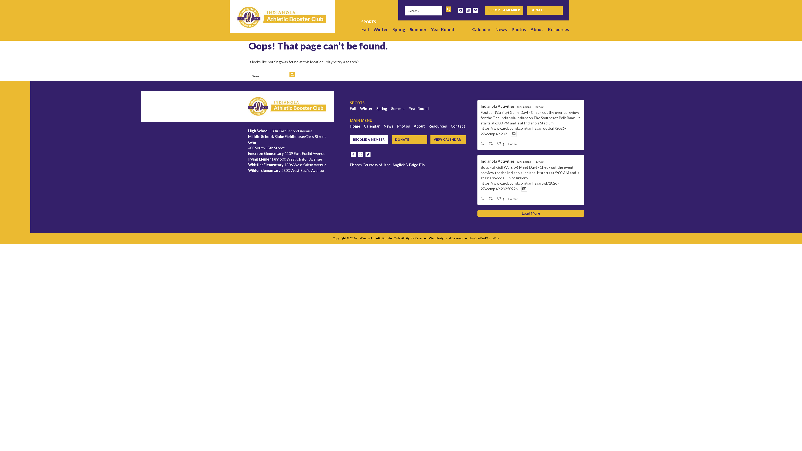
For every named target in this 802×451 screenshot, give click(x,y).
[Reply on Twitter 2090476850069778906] (483, 144)
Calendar (481, 29)
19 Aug (539, 161)
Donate (537, 10)
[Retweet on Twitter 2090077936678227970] (491, 199)
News (501, 29)
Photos (518, 29)
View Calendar (447, 139)
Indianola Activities (498, 106)
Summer (418, 29)
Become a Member (504, 10)
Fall (365, 29)
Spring (398, 29)
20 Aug (539, 106)
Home (355, 126)
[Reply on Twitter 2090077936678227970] (483, 199)
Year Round (442, 29)
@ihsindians (524, 106)
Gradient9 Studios (486, 238)
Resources (558, 29)
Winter (380, 29)
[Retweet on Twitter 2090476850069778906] (491, 144)
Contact (458, 126)
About (536, 29)
